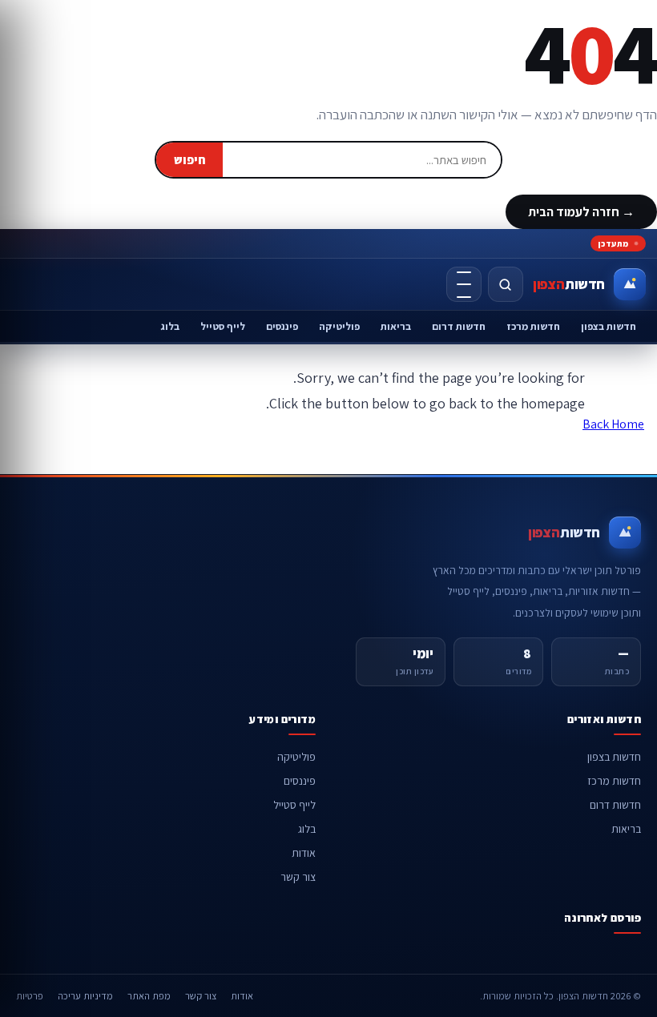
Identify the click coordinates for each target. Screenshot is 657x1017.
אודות (304, 853)
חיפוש (189, 159)
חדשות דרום (459, 326)
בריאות (396, 326)
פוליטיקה (339, 326)
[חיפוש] (505, 284)
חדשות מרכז (533, 326)
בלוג (169, 326)
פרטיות (29, 996)
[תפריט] (464, 284)
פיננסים (282, 326)
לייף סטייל (222, 326)
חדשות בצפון (608, 326)
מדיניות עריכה (85, 996)
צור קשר (298, 877)
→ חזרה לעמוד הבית (581, 211)
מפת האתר (149, 996)
